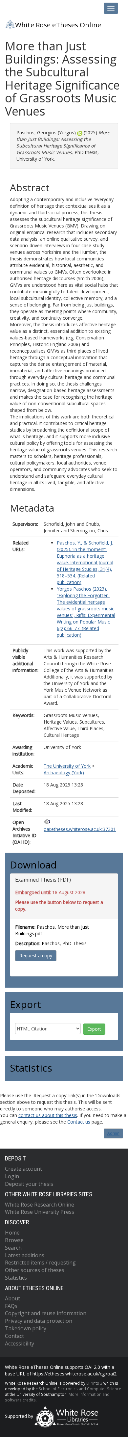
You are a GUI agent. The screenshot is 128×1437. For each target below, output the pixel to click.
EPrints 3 (94, 1383)
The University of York (67, 766)
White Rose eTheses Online (58, 24)
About (12, 1298)
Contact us (78, 1122)
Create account (23, 1168)
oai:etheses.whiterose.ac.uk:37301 (80, 829)
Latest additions (24, 1255)
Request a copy (35, 955)
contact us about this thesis (47, 1115)
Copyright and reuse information (45, 1313)
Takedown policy (25, 1328)
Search (13, 1247)
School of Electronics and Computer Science (80, 1388)
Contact (14, 1336)
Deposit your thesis (29, 1183)
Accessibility (19, 1343)
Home (12, 1232)
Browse (14, 1240)
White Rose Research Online (39, 1204)
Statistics (16, 1277)
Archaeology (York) (64, 772)
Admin (113, 1133)
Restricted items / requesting (40, 1262)
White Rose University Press (39, 1211)
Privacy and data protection (38, 1320)
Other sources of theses (34, 1270)
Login (12, 1176)
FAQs (11, 1306)
